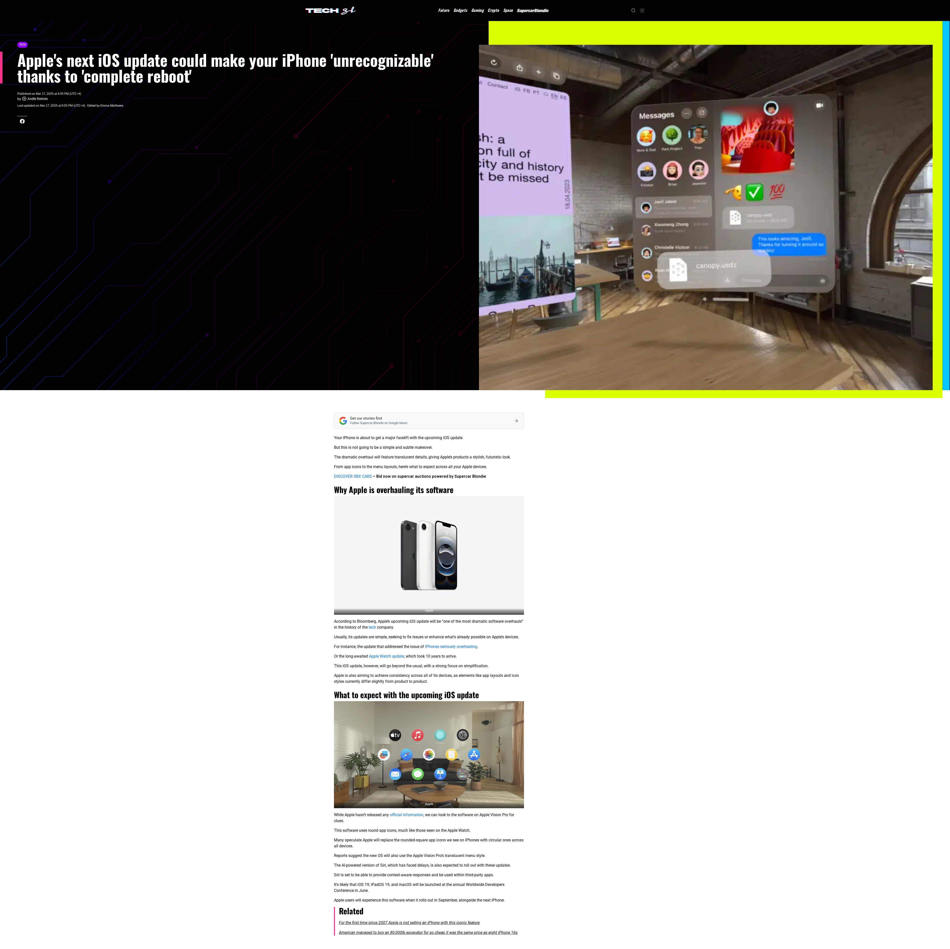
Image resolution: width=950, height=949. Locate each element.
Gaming (477, 10)
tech (372, 627)
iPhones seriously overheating (451, 646)
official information (406, 814)
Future (443, 10)
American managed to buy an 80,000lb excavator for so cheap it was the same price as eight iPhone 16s (428, 932)
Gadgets (460, 10)
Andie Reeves (37, 99)
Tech (22, 44)
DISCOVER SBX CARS (353, 476)
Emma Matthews (111, 105)
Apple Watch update (386, 656)
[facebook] (22, 121)
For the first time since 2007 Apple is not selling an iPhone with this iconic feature (409, 922)
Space (508, 10)
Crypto (493, 10)
